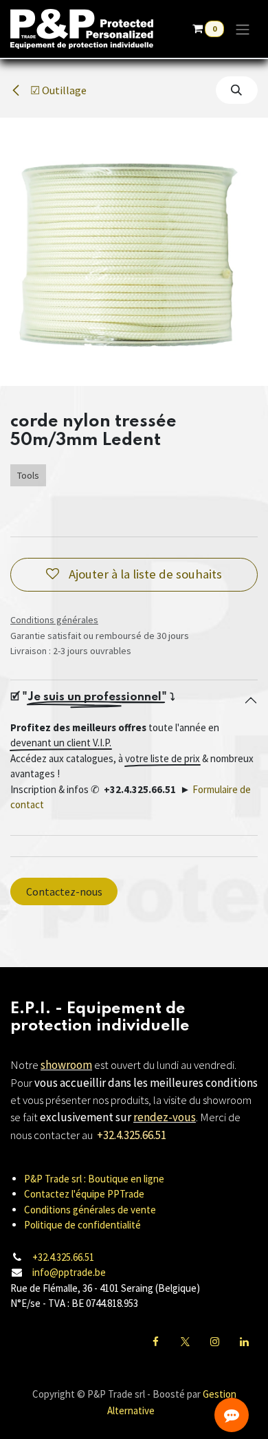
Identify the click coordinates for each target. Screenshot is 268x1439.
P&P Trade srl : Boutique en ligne (94, 1178)
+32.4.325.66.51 (63, 1257)
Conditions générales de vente (90, 1209)
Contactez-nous (64, 891)
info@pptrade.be (69, 1272)
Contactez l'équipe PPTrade (84, 1193)
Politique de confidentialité (82, 1224)
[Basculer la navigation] (242, 29)
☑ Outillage (57, 90)
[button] (237, 90)
